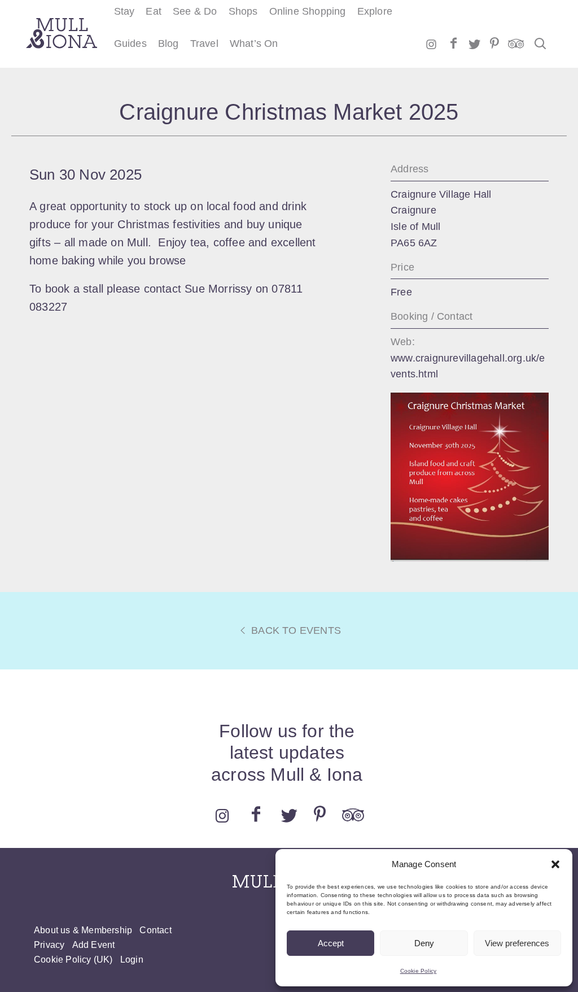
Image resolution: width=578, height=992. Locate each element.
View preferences (517, 943)
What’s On (254, 43)
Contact (155, 930)
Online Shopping (307, 11)
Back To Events (294, 630)
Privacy (49, 945)
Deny (424, 943)
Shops (243, 11)
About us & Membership (83, 930)
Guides (130, 43)
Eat (153, 11)
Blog (168, 43)
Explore (374, 11)
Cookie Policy (418, 971)
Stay (124, 11)
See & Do (195, 11)
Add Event (93, 945)
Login (131, 959)
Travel (204, 43)
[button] (555, 864)
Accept (331, 943)
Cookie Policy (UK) (73, 959)
